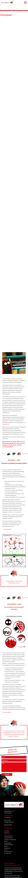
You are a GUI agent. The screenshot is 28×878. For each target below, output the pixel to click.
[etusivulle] (7, 2)
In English (7, 853)
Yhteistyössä (8, 838)
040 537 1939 (7, 820)
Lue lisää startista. (6, 529)
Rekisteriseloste (8, 825)
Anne (5, 846)
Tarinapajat (8, 834)
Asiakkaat (7, 848)
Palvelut (7, 833)
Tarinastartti (8, 836)
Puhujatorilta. (5, 424)
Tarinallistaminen (10, 839)
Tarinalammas (8, 844)
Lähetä (7, 774)
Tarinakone (8, 843)
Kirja (5, 841)
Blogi (6, 850)
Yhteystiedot (8, 851)
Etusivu (6, 831)
